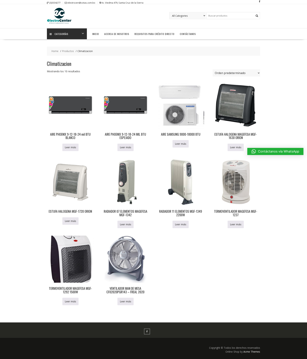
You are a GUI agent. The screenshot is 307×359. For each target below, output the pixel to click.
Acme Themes (251, 351)
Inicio (95, 34)
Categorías (61, 34)
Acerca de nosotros (116, 34)
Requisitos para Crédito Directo (154, 34)
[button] (275, 151)
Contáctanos (188, 34)
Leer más (70, 147)
